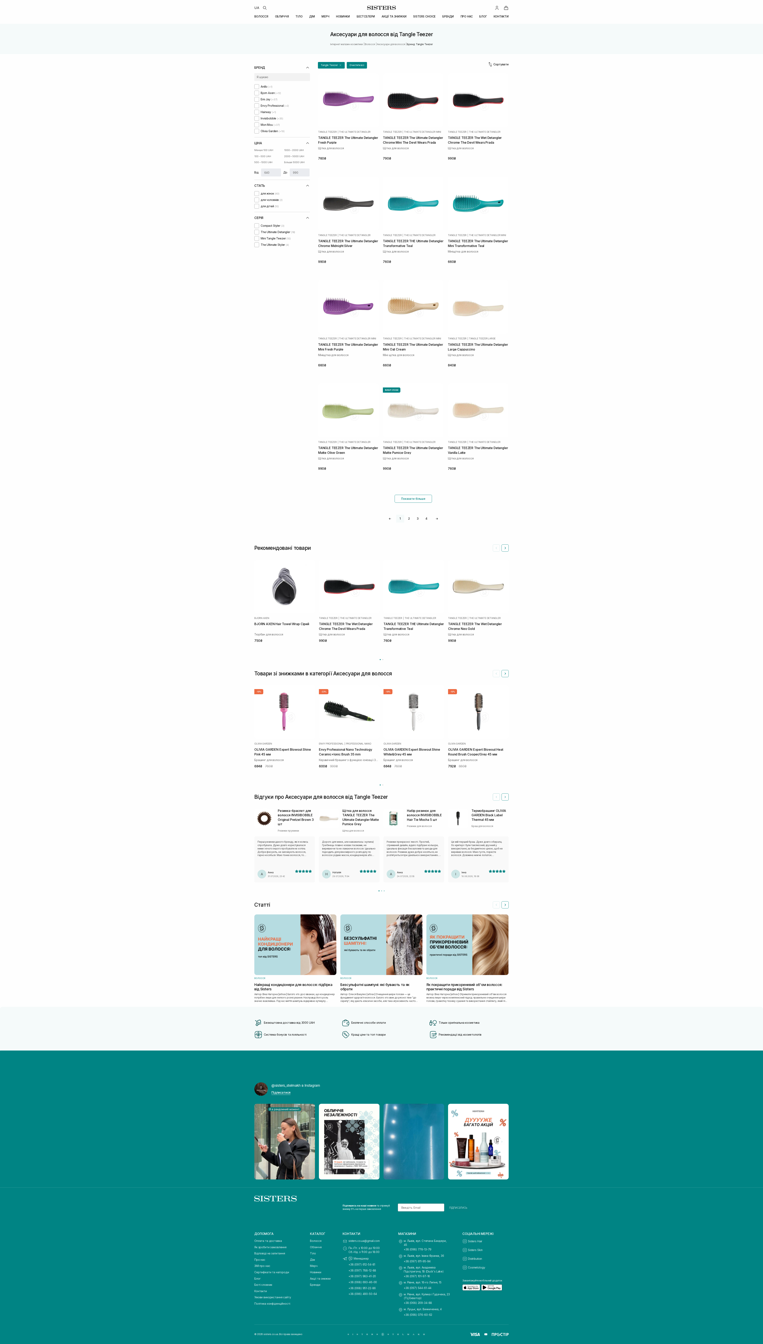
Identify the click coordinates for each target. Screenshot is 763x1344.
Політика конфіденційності (272, 1303)
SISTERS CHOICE (424, 16)
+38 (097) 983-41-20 (362, 1276)
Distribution (475, 1258)
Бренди (315, 1284)
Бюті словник (263, 1284)
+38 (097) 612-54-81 (362, 1264)
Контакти (260, 1291)
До (285, 172)
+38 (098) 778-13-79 (417, 1249)
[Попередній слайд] (496, 548)
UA (256, 8)
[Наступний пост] (502, 1142)
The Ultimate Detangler (355, 132)
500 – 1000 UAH (263, 162)
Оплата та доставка (268, 1240)
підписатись (458, 1207)
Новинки (315, 1272)
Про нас (259, 1259)
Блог (257, 1278)
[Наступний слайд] (505, 548)
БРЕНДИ (448, 16)
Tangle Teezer (327, 132)
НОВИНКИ (343, 16)
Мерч (313, 1266)
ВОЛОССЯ (261, 16)
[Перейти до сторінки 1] (380, 659)
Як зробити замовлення (270, 1247)
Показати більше (413, 498)
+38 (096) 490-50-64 (363, 1294)
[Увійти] (497, 7)
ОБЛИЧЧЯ (282, 16)
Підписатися (280, 1092)
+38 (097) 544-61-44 (417, 1288)
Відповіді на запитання (269, 1253)
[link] (506, 7)
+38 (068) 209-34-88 (418, 1302)
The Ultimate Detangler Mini (422, 132)
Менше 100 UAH (263, 150)
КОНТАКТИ (501, 16)
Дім (312, 1259)
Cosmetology (476, 1267)
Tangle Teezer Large (482, 338)
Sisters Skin (475, 1250)
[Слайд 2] (381, 890)
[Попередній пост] (261, 1142)
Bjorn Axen (261, 618)
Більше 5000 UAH (294, 162)
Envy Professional (331, 743)
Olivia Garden (263, 743)
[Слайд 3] (384, 890)
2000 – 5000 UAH (294, 156)
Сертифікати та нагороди (271, 1272)
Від (256, 172)
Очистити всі (357, 65)
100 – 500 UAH (262, 156)
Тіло (313, 1253)
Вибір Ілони (391, 390)
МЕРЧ (325, 16)
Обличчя (316, 1247)
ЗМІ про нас (262, 1266)
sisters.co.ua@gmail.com (364, 1240)
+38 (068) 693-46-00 (363, 1282)
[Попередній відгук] (496, 797)
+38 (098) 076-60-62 (418, 1314)
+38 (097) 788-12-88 (362, 1270)
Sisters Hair (475, 1241)
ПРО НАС (467, 16)
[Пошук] (264, 7)
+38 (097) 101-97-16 (417, 1276)
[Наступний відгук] (505, 797)
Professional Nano (358, 743)
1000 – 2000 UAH (294, 150)
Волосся (315, 1240)
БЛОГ (483, 16)
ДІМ (312, 16)
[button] (331, 65)
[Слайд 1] (379, 890)
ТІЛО (298, 16)
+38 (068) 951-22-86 (362, 1288)
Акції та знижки (320, 1278)
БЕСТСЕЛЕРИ (366, 16)
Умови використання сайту (272, 1297)
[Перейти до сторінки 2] (382, 659)
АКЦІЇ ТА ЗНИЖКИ (394, 16)
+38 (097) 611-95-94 (417, 1261)
